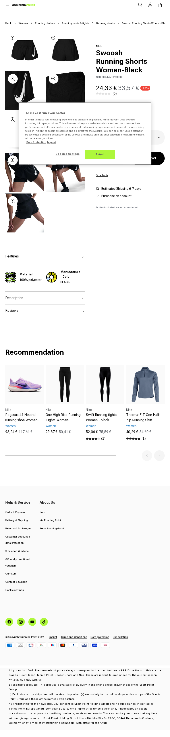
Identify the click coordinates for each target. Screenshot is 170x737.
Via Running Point (50, 520)
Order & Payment (15, 512)
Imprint (51, 142)
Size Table (102, 175)
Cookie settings (14, 590)
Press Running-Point (52, 528)
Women (23, 23)
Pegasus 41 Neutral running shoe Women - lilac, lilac (22, 418)
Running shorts (105, 23)
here (132, 134)
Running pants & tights (75, 23)
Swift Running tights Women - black (101, 417)
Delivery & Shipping (16, 520)
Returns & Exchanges (18, 528)
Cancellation (120, 636)
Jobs (42, 512)
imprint (53, 636)
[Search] (140, 5)
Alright (100, 154)
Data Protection (36, 142)
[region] (85, 134)
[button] (7, 5)
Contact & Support (16, 581)
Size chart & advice (17, 551)
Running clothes (45, 23)
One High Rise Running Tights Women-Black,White (63, 418)
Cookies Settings (67, 154)
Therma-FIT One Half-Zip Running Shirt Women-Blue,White (143, 418)
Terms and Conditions (74, 636)
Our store (10, 573)
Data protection (100, 636)
